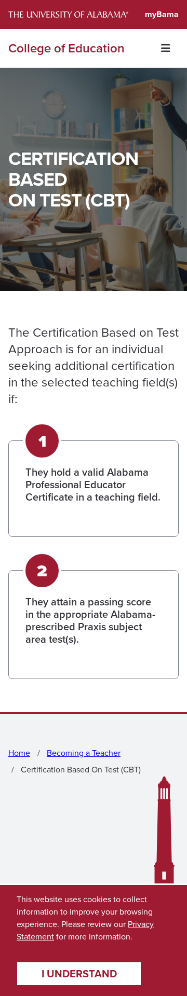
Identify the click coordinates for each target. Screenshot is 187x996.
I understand (79, 973)
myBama (162, 14)
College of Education (66, 48)
